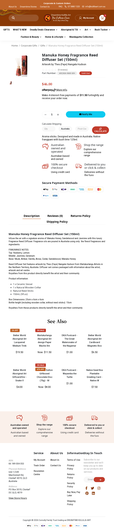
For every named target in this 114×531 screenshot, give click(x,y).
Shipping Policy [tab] (57, 222)
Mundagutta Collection (81, 37)
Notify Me (86, 114)
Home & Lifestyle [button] (54, 37)
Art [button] (87, 29)
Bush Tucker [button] (101, 29)
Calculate (100, 131)
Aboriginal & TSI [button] (69, 29)
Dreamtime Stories (28, 7)
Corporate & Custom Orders (57, 3)
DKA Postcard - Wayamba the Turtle (69, 373)
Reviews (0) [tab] (55, 216)
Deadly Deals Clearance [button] (42, 29)
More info (61, 89)
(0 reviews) (63, 70)
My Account (88, 18)
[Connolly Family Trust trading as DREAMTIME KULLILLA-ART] (57, 17)
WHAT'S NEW (20, 29)
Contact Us (45, 7)
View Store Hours (18, 498)
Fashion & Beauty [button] (30, 37)
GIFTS (6, 29)
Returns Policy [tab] (80, 216)
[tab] (32, 216)
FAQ (60, 6)
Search (13, 18)
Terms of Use (73, 460)
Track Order (39, 465)
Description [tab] (32, 216)
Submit (99, 479)
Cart (102, 18)
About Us (13, 7)
